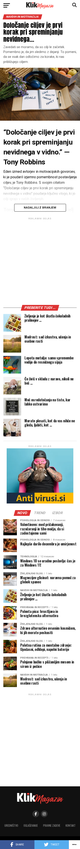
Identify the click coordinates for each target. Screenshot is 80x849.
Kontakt (71, 825)
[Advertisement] (40, 262)
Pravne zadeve (51, 825)
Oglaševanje (31, 825)
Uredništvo (11, 825)
